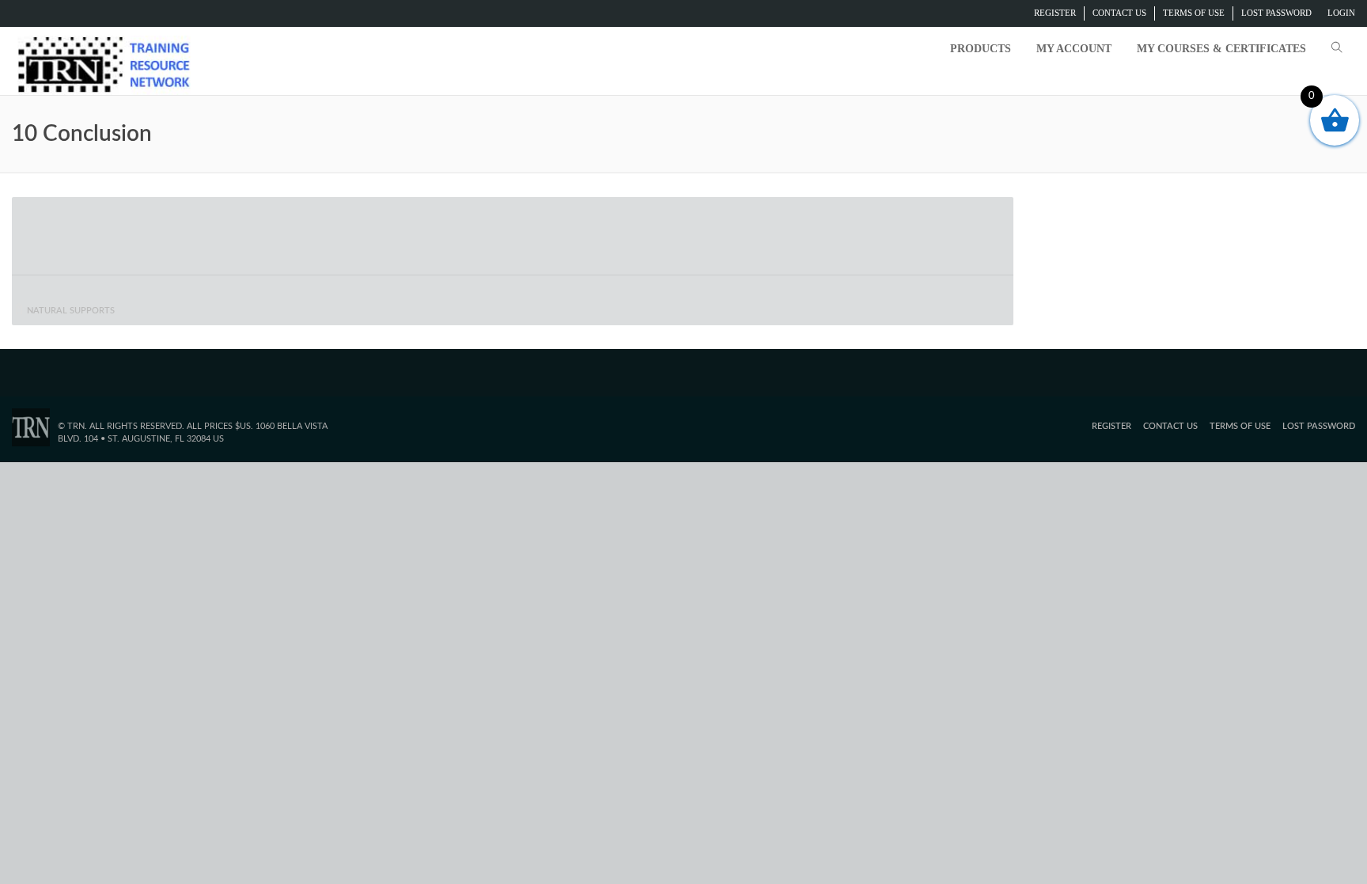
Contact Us (1119, 12)
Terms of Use (1194, 12)
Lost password (1276, 12)
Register (1055, 12)
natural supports (71, 310)
